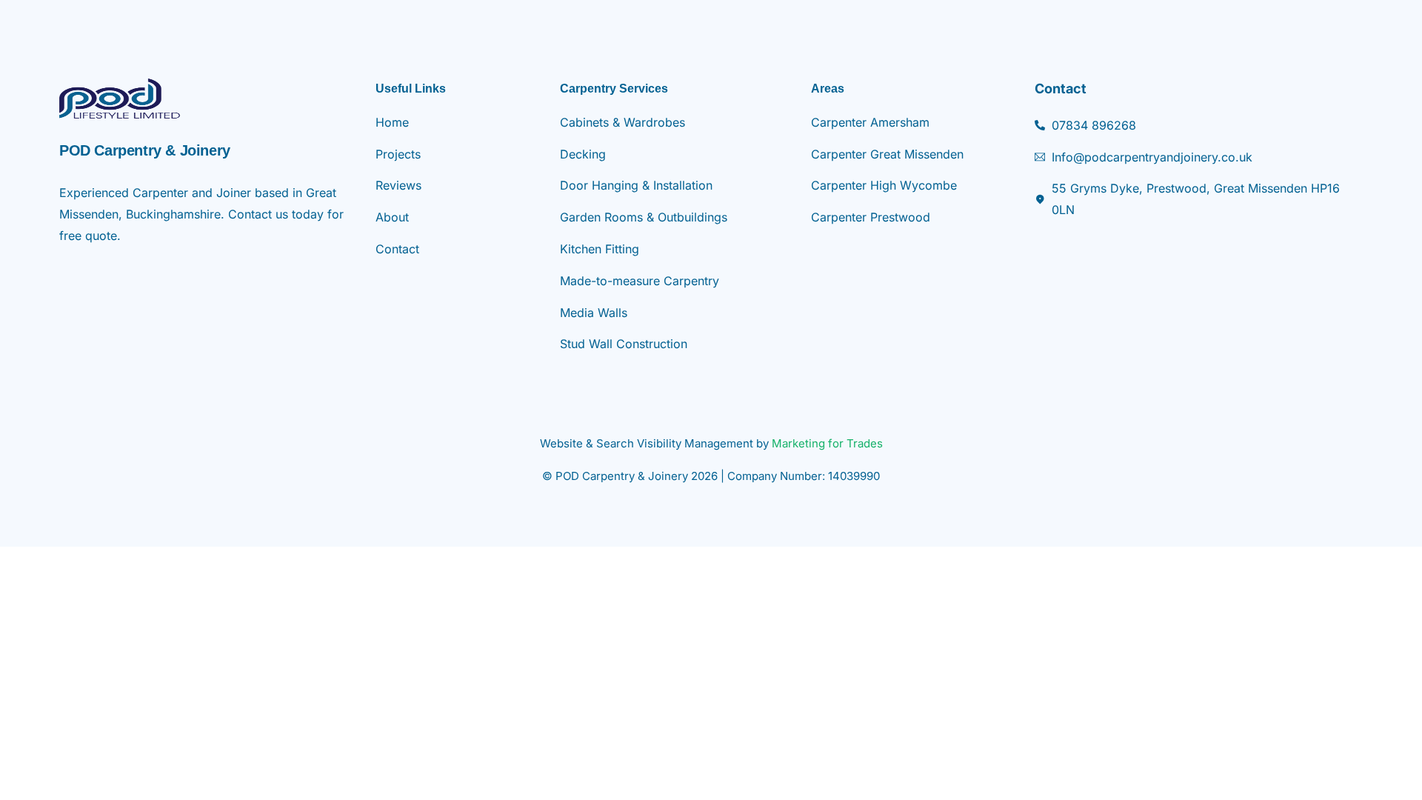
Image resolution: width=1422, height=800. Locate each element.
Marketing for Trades (827, 443)
